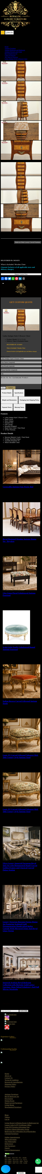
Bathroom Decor (11, 1131)
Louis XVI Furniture (12, 1127)
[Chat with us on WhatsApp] (38, 1161)
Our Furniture (10, 1146)
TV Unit (19, 1125)
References (9, 1144)
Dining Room (9, 1101)
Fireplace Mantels (11, 1129)
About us (8, 1076)
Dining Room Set (23, 1123)
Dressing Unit (25, 1127)
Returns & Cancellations (14, 1082)
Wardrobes (31, 1131)
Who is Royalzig (11, 1139)
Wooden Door (22, 1131)
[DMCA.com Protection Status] (9, 1154)
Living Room (9, 1105)
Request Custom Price (21, 274)
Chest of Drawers (10, 55)
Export (7, 1148)
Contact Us (9, 1078)
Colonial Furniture (11, 1134)
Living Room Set (11, 1123)
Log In (7, 1119)
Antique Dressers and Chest (13, 52)
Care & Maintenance (12, 1150)
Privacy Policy (10, 1086)
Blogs (7, 1115)
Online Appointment (12, 1137)
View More (6, 501)
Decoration (9, 1099)
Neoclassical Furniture (13, 1107)
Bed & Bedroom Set (11, 53)
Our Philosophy (10, 1142)
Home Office (26, 1125)
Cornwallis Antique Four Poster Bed (18, 487)
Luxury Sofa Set (11, 1125)
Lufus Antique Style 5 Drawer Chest (16, 59)
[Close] (3, 283)
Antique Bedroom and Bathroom (15, 50)
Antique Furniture (10, 48)
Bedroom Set (34, 1123)
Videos (7, 1117)
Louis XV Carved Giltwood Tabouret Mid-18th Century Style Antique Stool (20, 756)
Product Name (5, 357)
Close (3, 387)
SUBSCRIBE (23, 1011)
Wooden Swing (23, 1129)
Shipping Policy (10, 1084)
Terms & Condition (12, 1080)
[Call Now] (5, 1169)
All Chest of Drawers (11, 57)
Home (6, 47)
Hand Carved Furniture (13, 1103)
